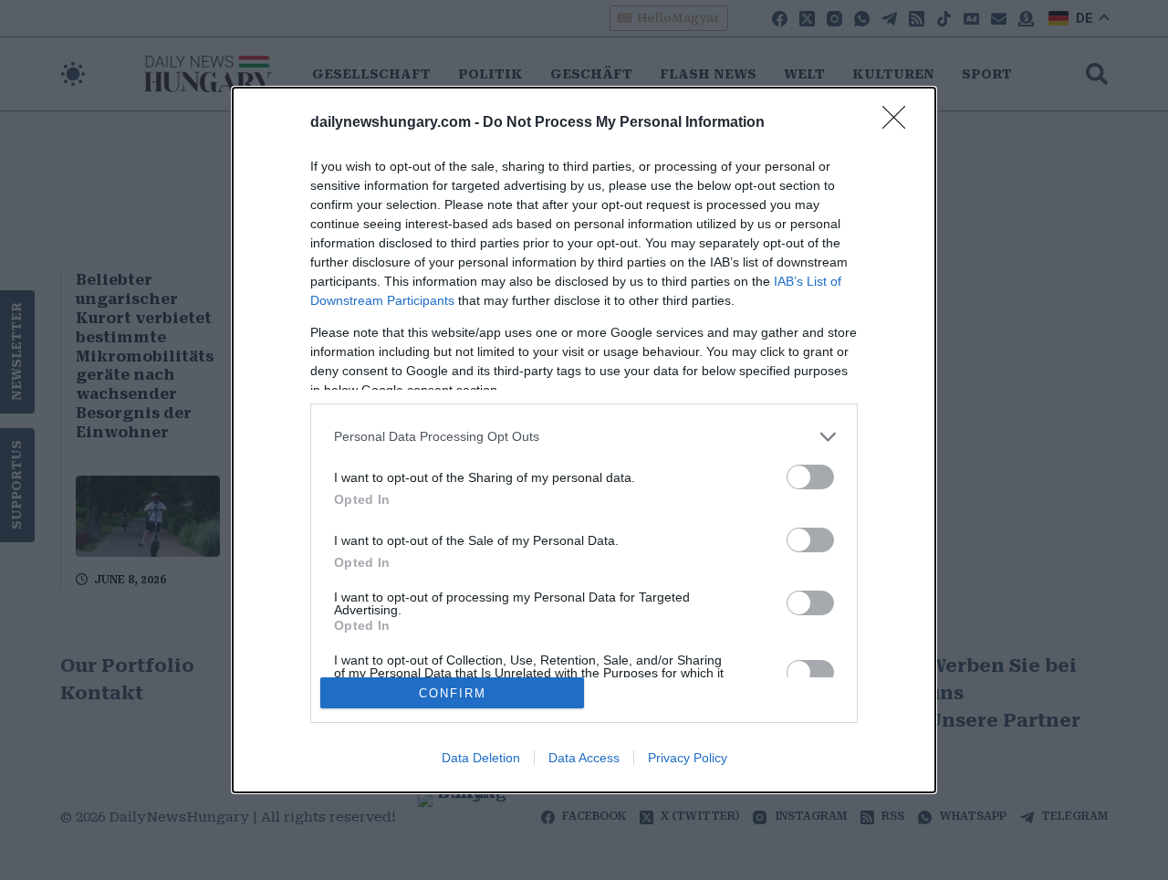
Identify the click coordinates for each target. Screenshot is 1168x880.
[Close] (899, 123)
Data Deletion (481, 757)
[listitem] (584, 436)
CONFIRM (452, 693)
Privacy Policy (687, 757)
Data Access (584, 757)
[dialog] (584, 440)
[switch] (810, 477)
